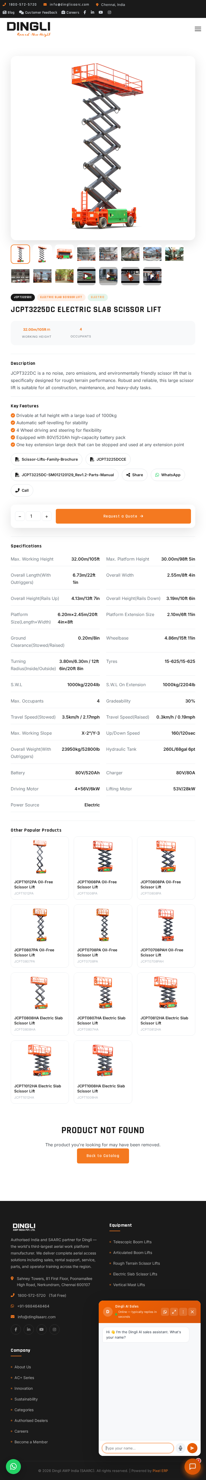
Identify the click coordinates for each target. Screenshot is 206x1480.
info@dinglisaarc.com (37, 1316)
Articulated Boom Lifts (132, 1252)
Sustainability (26, 1399)
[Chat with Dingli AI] (193, 1467)
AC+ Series (24, 1377)
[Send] (192, 1448)
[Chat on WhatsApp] (13, 1466)
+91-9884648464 (33, 1306)
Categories (24, 1409)
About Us (22, 1367)
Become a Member (31, 1442)
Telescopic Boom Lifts (132, 1241)
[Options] (183, 1312)
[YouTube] (101, 13)
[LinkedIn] (93, 13)
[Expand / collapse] (174, 1312)
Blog (11, 12)
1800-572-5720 (32, 1295)
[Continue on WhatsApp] (165, 1312)
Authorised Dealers (31, 1420)
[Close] (192, 1312)
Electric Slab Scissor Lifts (135, 1274)
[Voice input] (180, 1448)
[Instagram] (110, 13)
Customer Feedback (41, 12)
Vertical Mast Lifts (129, 1284)
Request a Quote (121, 516)
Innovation (23, 1388)
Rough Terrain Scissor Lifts (136, 1263)
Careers (73, 12)
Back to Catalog (103, 1155)
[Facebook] (85, 13)
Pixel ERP (160, 1470)
